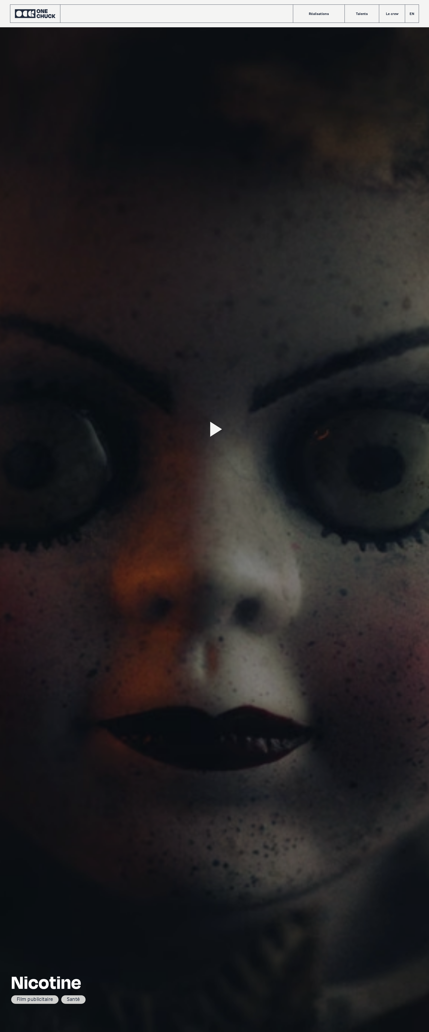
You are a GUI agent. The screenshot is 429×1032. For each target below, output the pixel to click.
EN (412, 13)
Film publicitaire (35, 999)
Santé (73, 999)
